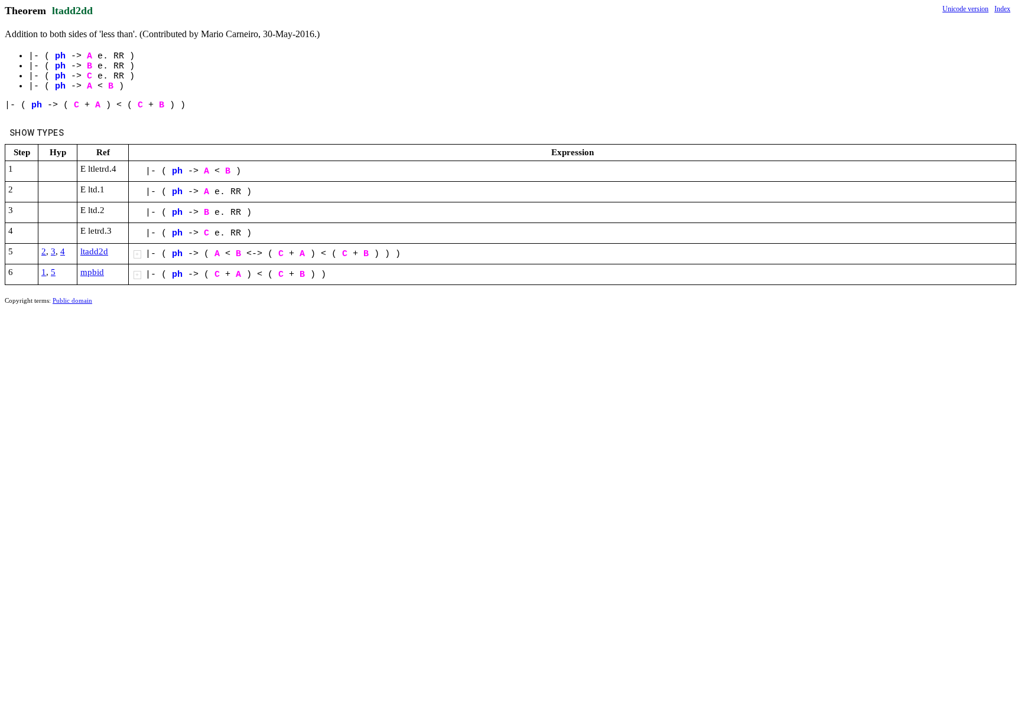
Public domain (72, 300)
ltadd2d (94, 251)
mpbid (92, 272)
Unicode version (965, 9)
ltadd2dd (72, 11)
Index (1002, 9)
